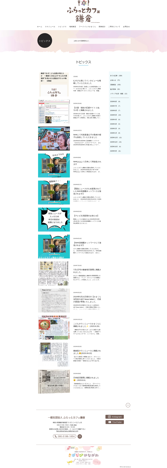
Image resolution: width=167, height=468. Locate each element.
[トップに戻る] (128, 405)
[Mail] (80, 436)
